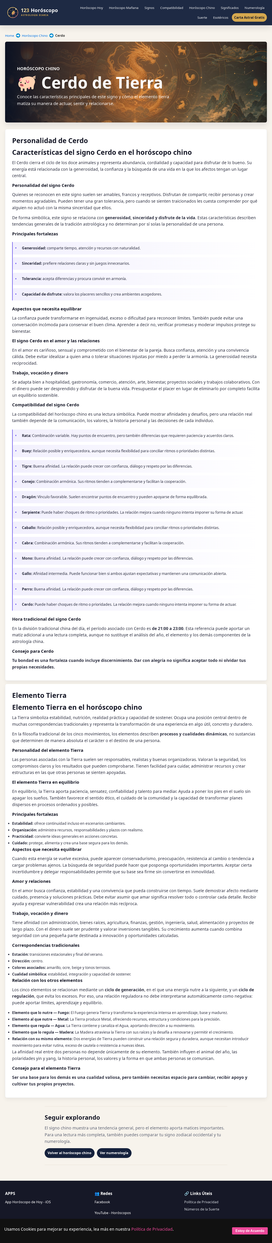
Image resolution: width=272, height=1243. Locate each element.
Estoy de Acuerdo (249, 1231)
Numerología (255, 8)
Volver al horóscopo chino (69, 1153)
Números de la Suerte (201, 1209)
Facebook (102, 1202)
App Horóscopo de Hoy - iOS (28, 1202)
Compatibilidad (171, 8)
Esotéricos (220, 17)
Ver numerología (114, 1153)
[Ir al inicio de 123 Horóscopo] (35, 12)
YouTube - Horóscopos (113, 1212)
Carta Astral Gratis (249, 17)
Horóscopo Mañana (124, 8)
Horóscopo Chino (202, 8)
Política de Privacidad (201, 1202)
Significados (230, 8)
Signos (149, 8)
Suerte (202, 17)
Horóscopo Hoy (91, 8)
